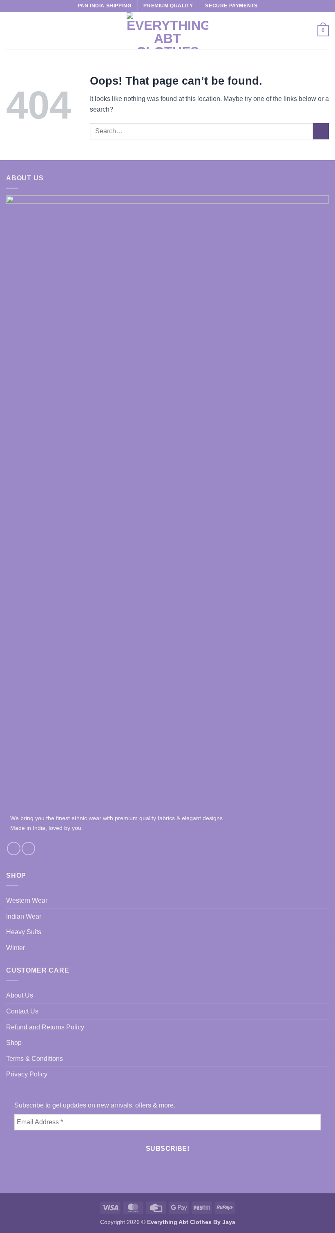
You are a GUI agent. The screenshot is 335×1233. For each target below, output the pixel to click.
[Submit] (321, 131)
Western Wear (26, 900)
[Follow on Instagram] (13, 848)
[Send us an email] (28, 848)
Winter (15, 947)
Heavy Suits (23, 931)
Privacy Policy (26, 1074)
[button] (11, 30)
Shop (14, 1042)
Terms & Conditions (34, 1058)
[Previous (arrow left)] (14, 616)
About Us (19, 995)
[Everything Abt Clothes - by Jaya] (167, 30)
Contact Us (22, 1011)
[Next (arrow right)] (320, 616)
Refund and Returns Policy (45, 1027)
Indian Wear (23, 916)
